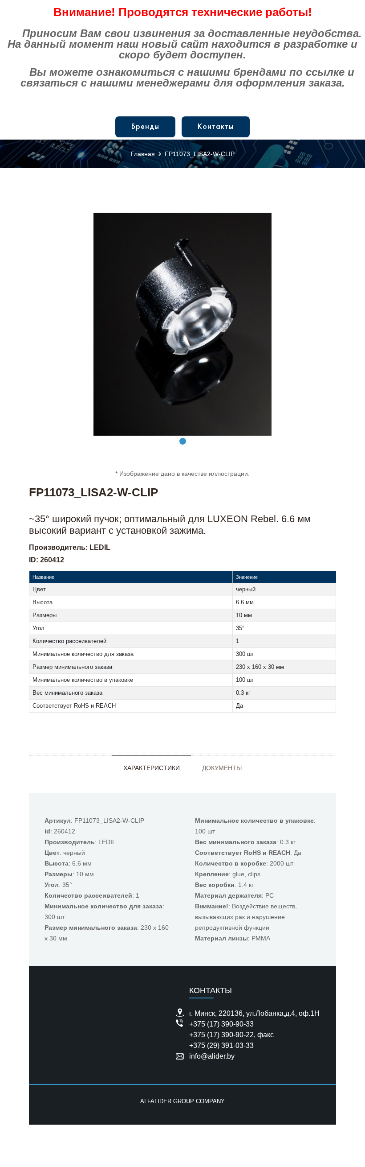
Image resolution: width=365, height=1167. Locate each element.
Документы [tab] (222, 767)
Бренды (145, 127)
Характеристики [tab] (151, 767)
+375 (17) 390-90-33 (221, 1024)
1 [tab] (182, 441)
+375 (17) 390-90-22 (221, 1035)
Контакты (216, 127)
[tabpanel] (182, 324)
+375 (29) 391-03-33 (221, 1045)
